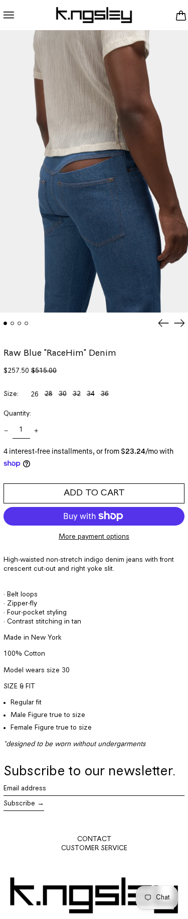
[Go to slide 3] (19, 323)
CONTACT (94, 839)
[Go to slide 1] (5, 323)
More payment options (94, 537)
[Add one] (36, 431)
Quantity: (17, 414)
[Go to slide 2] (12, 323)
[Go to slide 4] (26, 323)
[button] (180, 15)
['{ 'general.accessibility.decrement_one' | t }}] (6, 431)
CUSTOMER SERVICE (94, 848)
